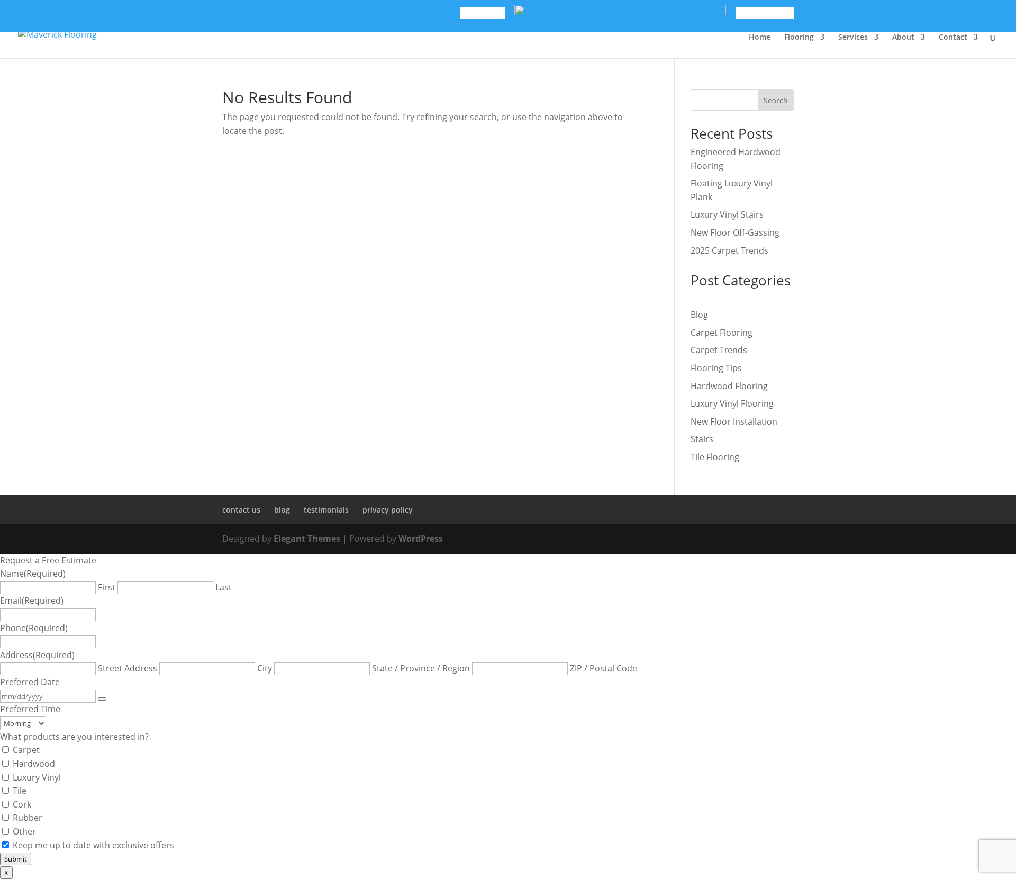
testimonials (326, 510)
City (264, 668)
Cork (22, 804)
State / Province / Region (421, 668)
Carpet (26, 750)
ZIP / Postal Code (603, 668)
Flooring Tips (716, 368)
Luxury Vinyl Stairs (727, 214)
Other (24, 831)
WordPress (420, 538)
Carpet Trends (719, 350)
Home (759, 37)
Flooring (799, 37)
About (903, 37)
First (106, 587)
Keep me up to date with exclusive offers (93, 845)
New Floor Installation (734, 421)
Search (776, 100)
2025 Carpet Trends (729, 250)
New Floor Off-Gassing (735, 232)
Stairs (702, 439)
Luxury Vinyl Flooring (732, 403)
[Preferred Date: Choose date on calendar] (102, 699)
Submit (15, 859)
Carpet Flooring (721, 332)
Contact (953, 37)
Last (223, 587)
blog (282, 510)
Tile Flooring (715, 457)
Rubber (27, 817)
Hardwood (34, 763)
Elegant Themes (307, 538)
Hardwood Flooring (729, 386)
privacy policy (387, 510)
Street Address (127, 668)
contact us (241, 510)
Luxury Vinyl (37, 777)
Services (853, 37)
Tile (19, 790)
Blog (699, 314)
